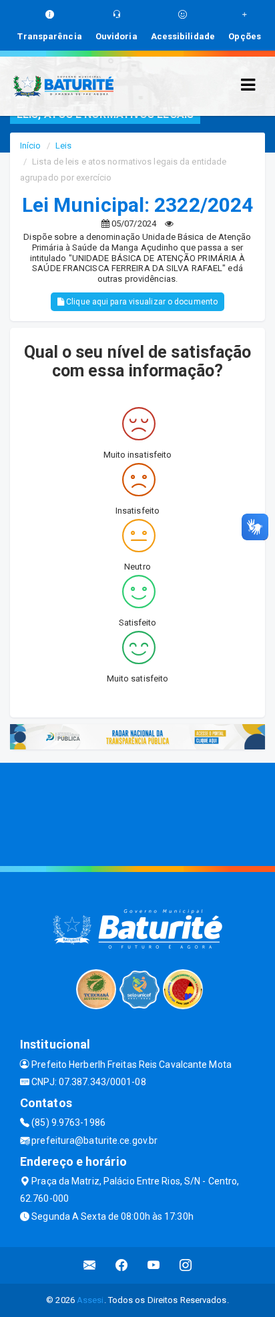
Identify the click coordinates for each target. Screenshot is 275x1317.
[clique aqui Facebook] (121, 1265)
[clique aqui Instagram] (186, 1265)
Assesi (90, 1300)
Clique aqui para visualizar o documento (141, 301)
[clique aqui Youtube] (154, 1265)
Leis (63, 146)
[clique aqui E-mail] (89, 1265)
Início (30, 146)
